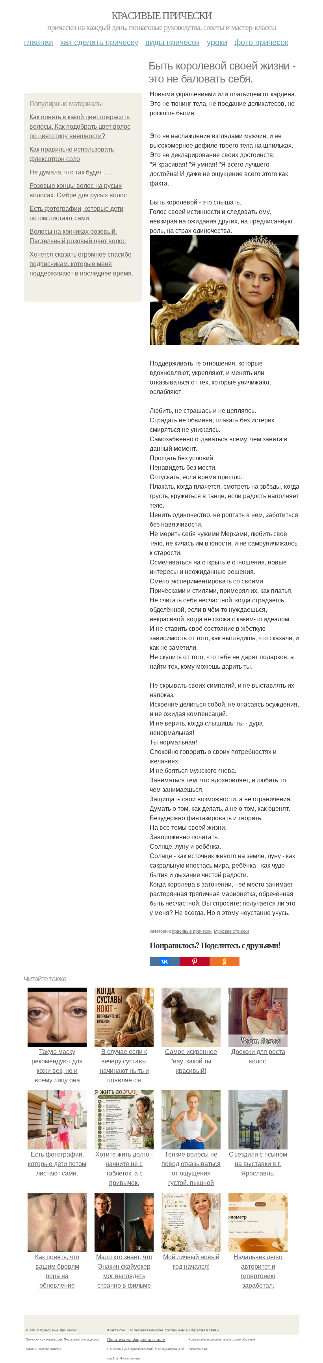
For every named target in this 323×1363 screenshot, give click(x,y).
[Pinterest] (195, 961)
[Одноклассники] (224, 961)
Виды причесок (172, 41)
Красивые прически (161, 15)
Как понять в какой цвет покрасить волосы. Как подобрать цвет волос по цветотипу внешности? (80, 126)
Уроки (217, 41)
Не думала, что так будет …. (70, 172)
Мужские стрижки (231, 931)
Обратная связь (204, 1330)
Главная (38, 41)
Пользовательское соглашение (158, 1330)
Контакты (116, 1330)
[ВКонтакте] (165, 961)
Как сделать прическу (99, 41)
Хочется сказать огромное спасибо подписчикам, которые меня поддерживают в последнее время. (81, 264)
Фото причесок (261, 41)
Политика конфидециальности (136, 1339)
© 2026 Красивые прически (51, 1330)
